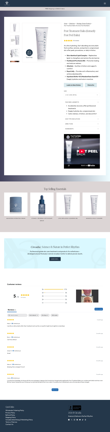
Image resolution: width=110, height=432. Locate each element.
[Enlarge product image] (41, 42)
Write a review (98, 309)
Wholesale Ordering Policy (15, 410)
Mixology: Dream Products (84, 23)
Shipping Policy (11, 417)
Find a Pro (91, 85)
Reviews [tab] (12, 310)
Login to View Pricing (74, 85)
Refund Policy (10, 415)
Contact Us (9, 424)
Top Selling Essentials (55, 189)
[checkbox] (54, 315)
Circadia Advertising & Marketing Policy (19, 420)
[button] (54, 289)
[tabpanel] (55, 353)
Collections (72, 23)
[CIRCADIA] (7, 3)
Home (65, 23)
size (65, 91)
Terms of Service (11, 422)
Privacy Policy (10, 413)
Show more (55, 389)
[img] (69, 419)
